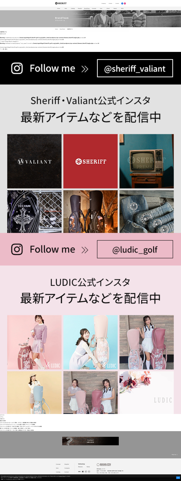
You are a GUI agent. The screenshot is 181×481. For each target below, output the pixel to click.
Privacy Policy (62, 476)
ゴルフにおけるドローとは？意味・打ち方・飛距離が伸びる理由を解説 (18, 422)
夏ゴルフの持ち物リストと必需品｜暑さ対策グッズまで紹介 (15, 428)
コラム (1, 417)
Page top (174, 454)
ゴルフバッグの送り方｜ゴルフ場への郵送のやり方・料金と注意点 (17, 430)
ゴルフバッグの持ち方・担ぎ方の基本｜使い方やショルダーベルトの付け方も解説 (21, 426)
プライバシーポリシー (12, 479)
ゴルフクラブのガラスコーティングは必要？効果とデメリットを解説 (17, 424)
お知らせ (2, 418)
